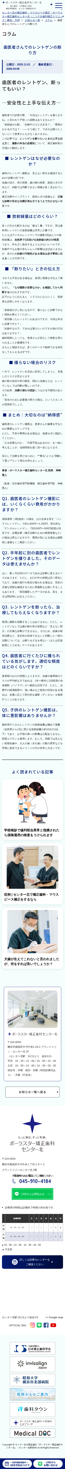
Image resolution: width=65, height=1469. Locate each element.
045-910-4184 (35, 1180)
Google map (56, 1317)
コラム (49, 20)
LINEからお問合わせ (33, 1194)
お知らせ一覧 (32, 20)
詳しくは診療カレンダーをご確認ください (35, 1262)
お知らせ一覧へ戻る (32, 1092)
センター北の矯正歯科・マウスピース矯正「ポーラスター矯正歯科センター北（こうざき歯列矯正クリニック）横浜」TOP (32, 16)
